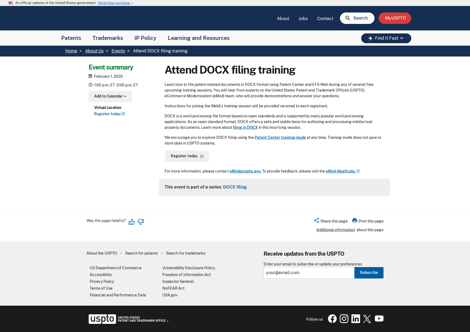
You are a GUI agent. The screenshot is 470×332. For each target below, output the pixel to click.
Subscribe (369, 272)
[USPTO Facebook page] (331, 322)
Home (71, 51)
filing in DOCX (245, 127)
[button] (331, 222)
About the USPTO (101, 253)
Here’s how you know (116, 3)
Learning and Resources (199, 38)
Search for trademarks (185, 253)
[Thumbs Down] (140, 222)
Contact (325, 18)
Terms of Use (101, 288)
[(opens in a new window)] (343, 322)
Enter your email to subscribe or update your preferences (313, 264)
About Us (94, 51)
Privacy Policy (102, 281)
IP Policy (145, 38)
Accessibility (101, 275)
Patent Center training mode (280, 137)
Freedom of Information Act (186, 275)
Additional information (335, 230)
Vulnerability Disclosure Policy (188, 268)
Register (107, 114)
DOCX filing (235, 186)
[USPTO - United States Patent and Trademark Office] (127, 322)
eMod (341, 171)
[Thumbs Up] (132, 222)
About (283, 18)
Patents (71, 38)
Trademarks (107, 38)
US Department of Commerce (115, 268)
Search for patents (141, 253)
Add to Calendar (109, 97)
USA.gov (170, 295)
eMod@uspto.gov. (245, 171)
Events (118, 51)
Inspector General (178, 281)
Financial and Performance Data (118, 295)
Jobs (303, 18)
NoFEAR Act (173, 288)
